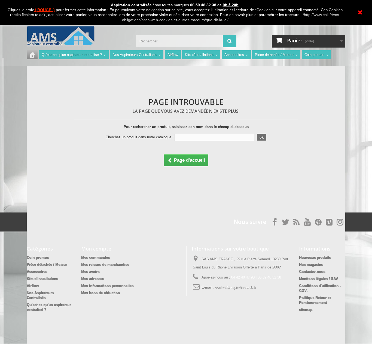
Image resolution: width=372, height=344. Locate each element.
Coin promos (314, 55)
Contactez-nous (312, 272)
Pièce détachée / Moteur (274, 55)
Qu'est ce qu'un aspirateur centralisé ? (72, 55)
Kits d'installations (199, 55)
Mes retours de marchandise (105, 264)
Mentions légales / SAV (318, 279)
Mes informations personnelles (107, 286)
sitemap (305, 310)
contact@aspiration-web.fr (235, 287)
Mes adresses (92, 279)
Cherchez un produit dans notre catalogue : (139, 137)
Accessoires (234, 55)
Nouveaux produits (315, 257)
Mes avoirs (90, 272)
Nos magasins (311, 264)
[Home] (32, 54)
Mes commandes (95, 257)
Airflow (172, 55)
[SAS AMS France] (77, 36)
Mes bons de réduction (100, 293)
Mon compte (96, 248)
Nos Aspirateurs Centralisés (135, 55)
